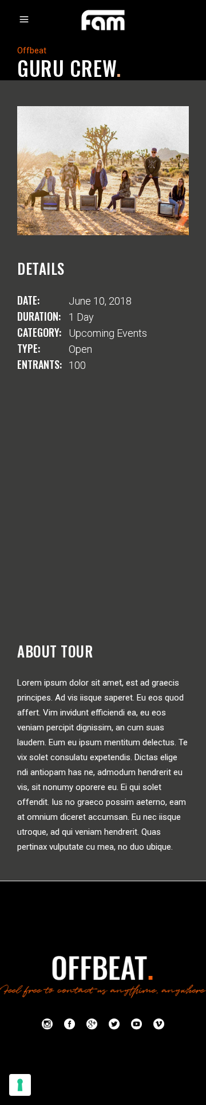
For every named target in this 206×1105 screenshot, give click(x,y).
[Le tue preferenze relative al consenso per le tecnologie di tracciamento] (20, 1085)
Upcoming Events (108, 333)
